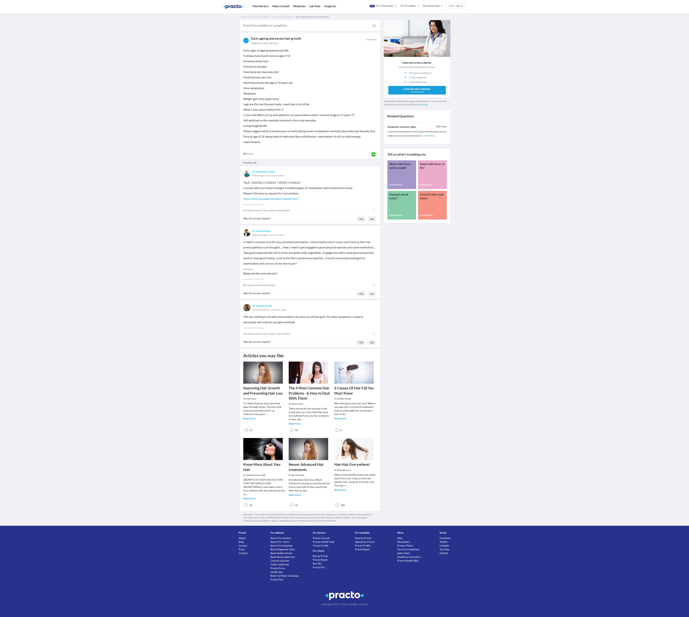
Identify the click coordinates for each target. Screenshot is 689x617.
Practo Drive (277, 568)
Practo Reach (320, 559)
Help (400, 538)
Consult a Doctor (280, 560)
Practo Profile (320, 545)
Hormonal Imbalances (282, 16)
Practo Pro (319, 567)
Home (243, 16)
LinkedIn (444, 545)
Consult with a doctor (259, 16)
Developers (403, 541)
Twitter (444, 541)
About (242, 538)
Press (242, 549)
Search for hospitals (281, 545)
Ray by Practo (320, 555)
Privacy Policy (405, 545)
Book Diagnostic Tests (282, 549)
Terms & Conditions (408, 549)
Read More (430, 135)
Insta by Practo (363, 538)
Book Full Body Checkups (284, 575)
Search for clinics (280, 541)
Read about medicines (282, 556)
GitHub (444, 553)
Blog (241, 541)
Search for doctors (280, 538)
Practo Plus (276, 579)
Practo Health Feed (323, 541)
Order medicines (279, 564)
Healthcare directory (409, 556)
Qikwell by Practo (365, 541)
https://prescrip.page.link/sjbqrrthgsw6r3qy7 (271, 198)
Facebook (445, 538)
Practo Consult (321, 538)
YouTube (444, 549)
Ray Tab (317, 563)
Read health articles (281, 553)
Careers (243, 545)
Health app (276, 571)
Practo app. (423, 104)
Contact (243, 553)
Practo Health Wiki (408, 560)
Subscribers (403, 553)
